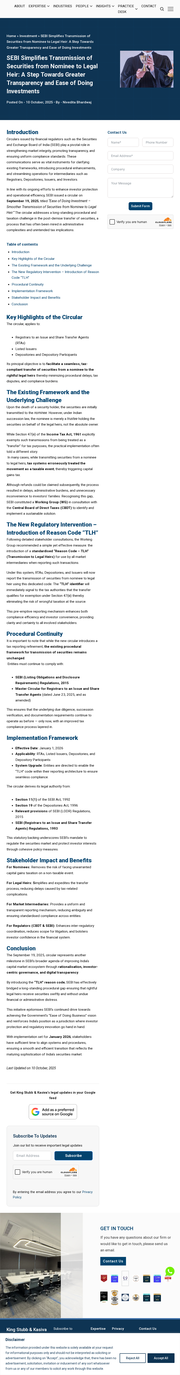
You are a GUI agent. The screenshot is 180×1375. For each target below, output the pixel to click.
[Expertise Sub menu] (48, 6)
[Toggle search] (162, 9)
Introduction (20, 252)
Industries (62, 6)
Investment (28, 36)
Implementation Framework (32, 291)
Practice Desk (126, 9)
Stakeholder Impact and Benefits (36, 298)
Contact (148, 6)
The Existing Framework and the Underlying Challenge (52, 265)
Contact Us (148, 1329)
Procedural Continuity (27, 284)
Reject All (132, 1358)
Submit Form (140, 206)
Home (11, 36)
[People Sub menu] (91, 6)
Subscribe (73, 1156)
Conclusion (20, 304)
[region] (90, 1354)
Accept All (161, 1358)
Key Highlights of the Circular (33, 259)
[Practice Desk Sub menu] (136, 9)
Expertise (37, 6)
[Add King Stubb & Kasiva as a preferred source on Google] (53, 1111)
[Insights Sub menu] (113, 6)
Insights (103, 6)
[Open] (170, 9)
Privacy (118, 1329)
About (19, 6)
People (82, 6)
